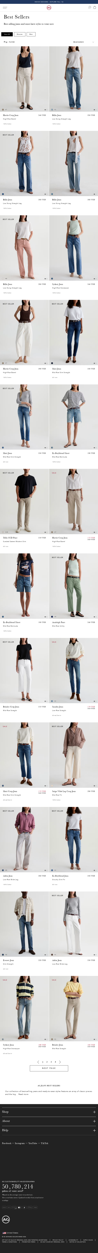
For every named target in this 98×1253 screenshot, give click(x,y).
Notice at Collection (78, 1242)
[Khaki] (52, 955)
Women (20, 34)
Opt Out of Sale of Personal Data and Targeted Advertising (24, 1240)
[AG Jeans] (49, 7)
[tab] (45, 109)
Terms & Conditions (9, 1242)
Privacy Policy (58, 1240)
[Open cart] (94, 7)
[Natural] (3, 279)
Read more (23, 1094)
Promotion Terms (28, 1242)
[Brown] (3, 110)
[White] (3, 532)
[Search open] (89, 7)
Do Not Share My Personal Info (52, 1242)
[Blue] (52, 110)
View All (7, 34)
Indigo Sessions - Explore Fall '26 (49, 2)
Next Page (49, 1068)
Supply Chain (88, 1240)
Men (31, 34)
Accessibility (73, 1240)
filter (12, 42)
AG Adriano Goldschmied (13, 1236)
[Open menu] (5, 7)
